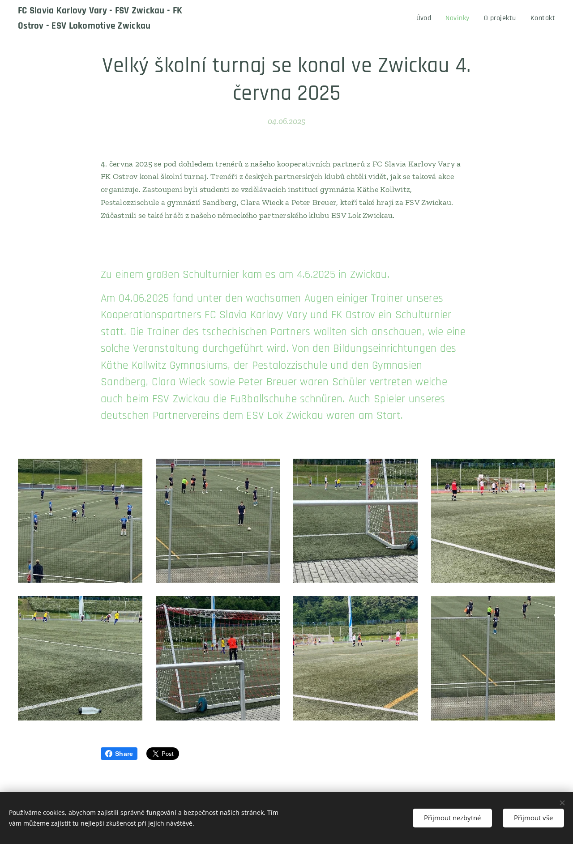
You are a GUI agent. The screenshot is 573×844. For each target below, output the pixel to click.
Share (124, 753)
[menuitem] (426, 18)
